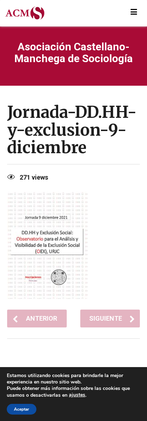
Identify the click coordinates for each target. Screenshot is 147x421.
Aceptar (21, 409)
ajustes (77, 395)
